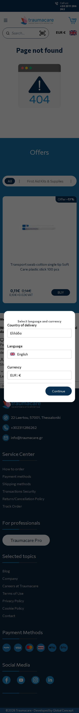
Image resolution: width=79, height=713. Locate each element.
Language (14, 346)
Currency (14, 367)
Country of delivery (22, 325)
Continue (58, 391)
